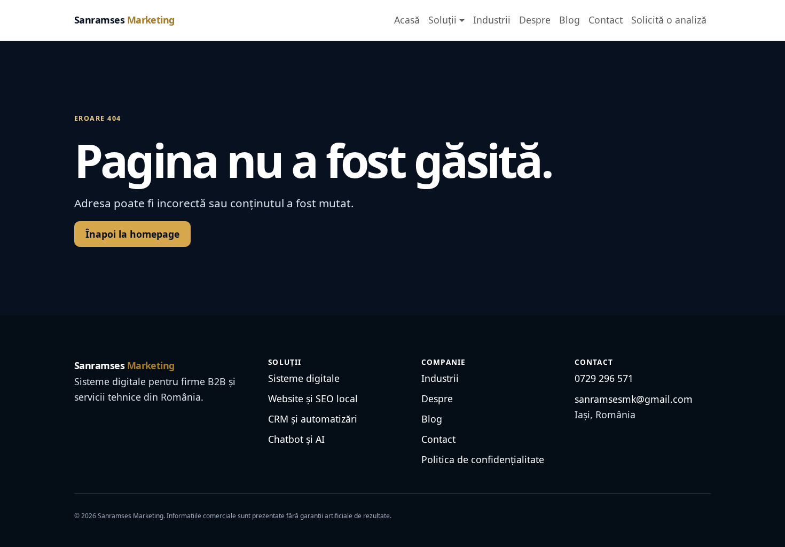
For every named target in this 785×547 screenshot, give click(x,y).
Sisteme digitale (304, 378)
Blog (569, 19)
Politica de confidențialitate (482, 459)
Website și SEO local (313, 398)
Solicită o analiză (668, 19)
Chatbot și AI (296, 439)
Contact (605, 19)
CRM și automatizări (312, 418)
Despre (535, 19)
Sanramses (124, 19)
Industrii (492, 19)
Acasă (407, 19)
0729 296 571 (604, 378)
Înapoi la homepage (132, 234)
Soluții (442, 19)
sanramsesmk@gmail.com (634, 399)
